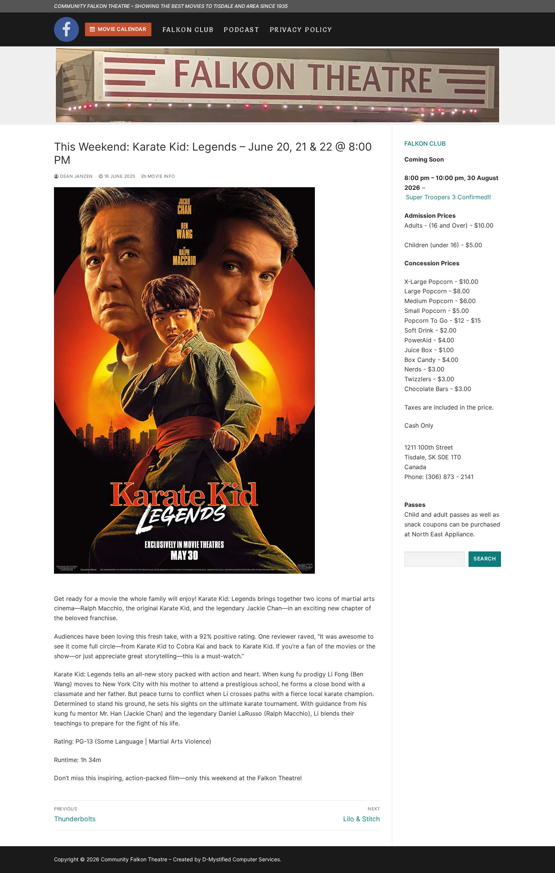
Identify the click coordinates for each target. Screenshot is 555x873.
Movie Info (160, 176)
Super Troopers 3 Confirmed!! (448, 197)
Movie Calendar (121, 29)
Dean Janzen (76, 176)
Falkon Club (425, 143)
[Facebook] (66, 29)
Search (484, 559)
